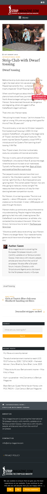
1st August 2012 (11, 54)
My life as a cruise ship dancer (15, 353)
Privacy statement (31, 489)
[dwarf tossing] (23, 37)
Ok (10, 489)
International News (11, 57)
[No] (44, 486)
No (18, 489)
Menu (25, 17)
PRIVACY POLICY (12, 455)
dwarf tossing (9, 286)
